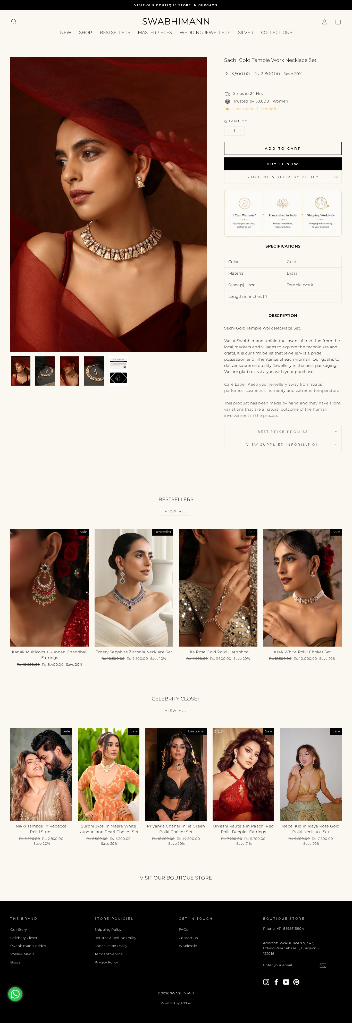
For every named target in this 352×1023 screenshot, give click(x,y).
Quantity (236, 121)
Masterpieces (155, 32)
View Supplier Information (282, 444)
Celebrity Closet (23, 938)
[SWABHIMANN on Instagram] (266, 982)
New (65, 32)
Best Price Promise (282, 432)
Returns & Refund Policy (116, 938)
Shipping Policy (108, 930)
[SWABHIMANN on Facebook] (276, 982)
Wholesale (188, 946)
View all (176, 511)
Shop (85, 32)
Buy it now (283, 164)
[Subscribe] (323, 965)
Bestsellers (115, 32)
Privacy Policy (106, 962)
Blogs (15, 962)
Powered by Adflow (176, 1003)
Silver (245, 32)
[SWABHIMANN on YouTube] (286, 982)
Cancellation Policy (111, 946)
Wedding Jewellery (205, 32)
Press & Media (22, 954)
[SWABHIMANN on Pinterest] (296, 982)
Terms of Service (109, 954)
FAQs (183, 930)
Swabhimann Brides (28, 946)
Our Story (18, 930)
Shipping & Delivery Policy (283, 177)
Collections (276, 32)
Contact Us (188, 938)
